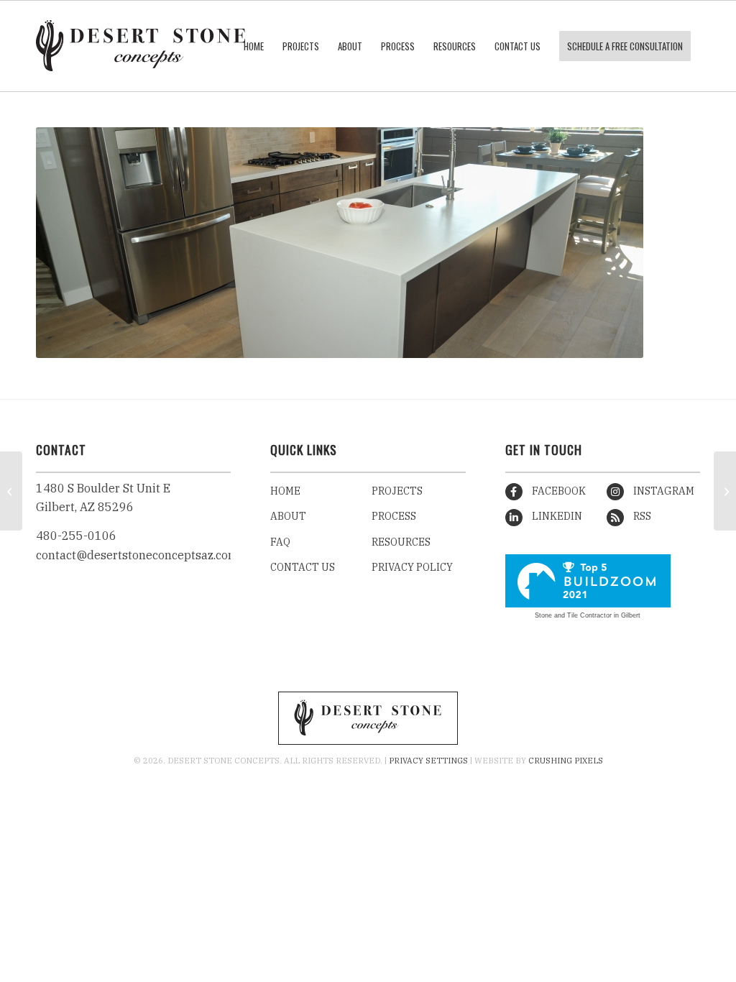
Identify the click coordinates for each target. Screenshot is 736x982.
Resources (401, 542)
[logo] (140, 46)
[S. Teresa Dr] (725, 491)
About (288, 516)
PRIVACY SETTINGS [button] (428, 761)
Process (394, 516)
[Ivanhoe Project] (11, 491)
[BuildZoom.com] (588, 581)
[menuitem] (253, 46)
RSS (641, 516)
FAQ (280, 542)
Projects (397, 491)
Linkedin (556, 516)
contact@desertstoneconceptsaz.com (137, 555)
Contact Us (302, 567)
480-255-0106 (76, 535)
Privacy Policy (412, 567)
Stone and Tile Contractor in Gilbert (587, 615)
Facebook (558, 491)
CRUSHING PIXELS (565, 761)
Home (285, 491)
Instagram (662, 491)
